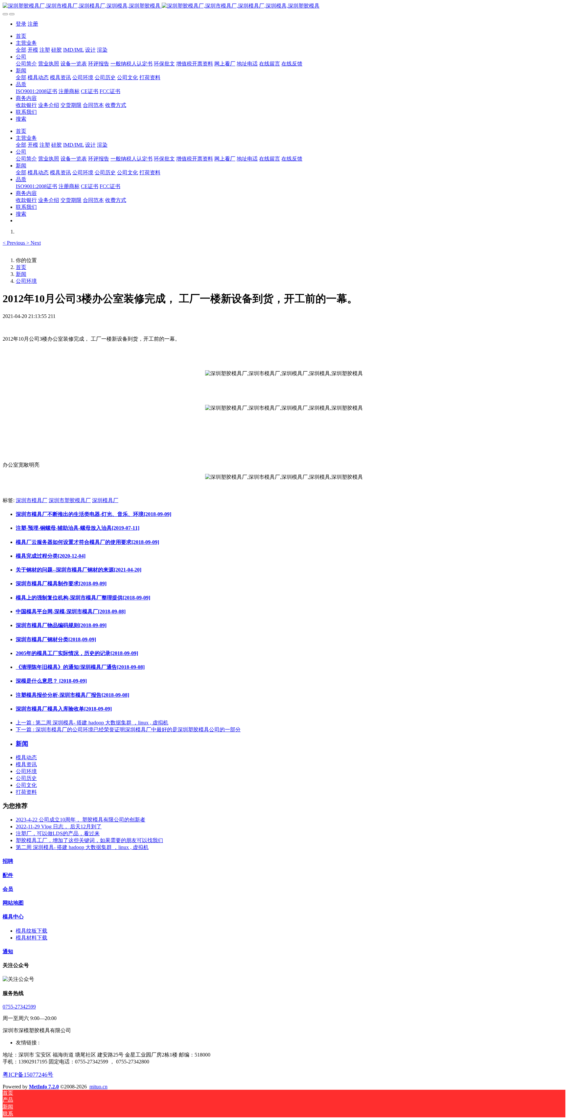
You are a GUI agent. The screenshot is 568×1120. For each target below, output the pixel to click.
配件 (8, 875)
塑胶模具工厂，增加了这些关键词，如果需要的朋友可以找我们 (89, 840)
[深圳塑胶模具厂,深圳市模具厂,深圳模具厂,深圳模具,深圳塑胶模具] (284, 6)
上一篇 (92, 722)
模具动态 (26, 757)
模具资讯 (26, 764)
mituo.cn (98, 1086)
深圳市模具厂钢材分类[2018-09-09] (56, 639)
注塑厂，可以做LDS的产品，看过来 (58, 833)
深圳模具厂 (105, 500)
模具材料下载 (31, 937)
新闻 (21, 274)
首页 (21, 36)
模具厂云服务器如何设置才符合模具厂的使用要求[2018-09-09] (87, 542)
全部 (21, 50)
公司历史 (26, 778)
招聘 (8, 861)
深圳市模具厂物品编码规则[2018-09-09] (61, 625)
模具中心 (13, 916)
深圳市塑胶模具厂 (70, 500)
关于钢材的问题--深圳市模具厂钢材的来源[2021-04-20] (78, 569)
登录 (21, 24)
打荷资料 (26, 792)
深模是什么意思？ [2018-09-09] (51, 681)
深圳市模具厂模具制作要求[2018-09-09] (61, 583)
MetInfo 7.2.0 (44, 1086)
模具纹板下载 (31, 931)
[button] (14, 243)
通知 (8, 951)
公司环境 (26, 281)
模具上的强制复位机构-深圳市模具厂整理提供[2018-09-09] (83, 597)
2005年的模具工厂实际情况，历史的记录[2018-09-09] (77, 653)
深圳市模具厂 (31, 500)
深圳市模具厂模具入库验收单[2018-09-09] (64, 709)
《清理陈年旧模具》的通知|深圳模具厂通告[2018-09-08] (80, 667)
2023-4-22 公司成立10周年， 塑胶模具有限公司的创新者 (80, 819)
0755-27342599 (19, 1007)
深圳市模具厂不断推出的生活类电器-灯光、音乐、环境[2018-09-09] (93, 514)
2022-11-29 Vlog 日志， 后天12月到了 (59, 826)
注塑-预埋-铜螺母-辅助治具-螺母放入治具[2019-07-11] (77, 528)
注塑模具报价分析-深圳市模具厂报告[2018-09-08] (72, 695)
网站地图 (13, 903)
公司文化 (26, 785)
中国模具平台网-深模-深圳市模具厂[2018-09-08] (71, 611)
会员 (8, 889)
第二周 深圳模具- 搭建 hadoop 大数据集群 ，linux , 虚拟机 (82, 847)
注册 (33, 24)
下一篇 (128, 729)
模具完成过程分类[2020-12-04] (50, 556)
